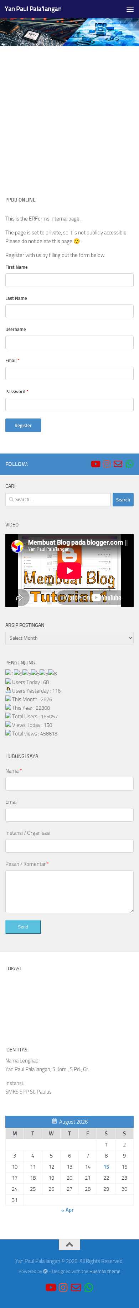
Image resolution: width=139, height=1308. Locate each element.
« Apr (67, 1210)
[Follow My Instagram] (106, 464)
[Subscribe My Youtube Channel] (95, 464)
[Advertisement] (69, 119)
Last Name (16, 298)
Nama (13, 771)
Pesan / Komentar (27, 864)
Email (12, 360)
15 (106, 1167)
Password (16, 391)
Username (15, 329)
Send (23, 927)
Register (23, 425)
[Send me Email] (118, 464)
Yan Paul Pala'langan (33, 9)
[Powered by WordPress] (45, 1271)
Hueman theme (104, 1271)
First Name (16, 267)
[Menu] (130, 9)
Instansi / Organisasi (27, 833)
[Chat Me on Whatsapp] (129, 464)
